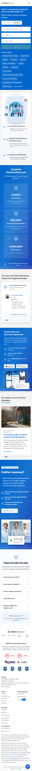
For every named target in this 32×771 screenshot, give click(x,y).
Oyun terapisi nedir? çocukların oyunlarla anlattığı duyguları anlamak (15, 437)
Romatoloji (14, 59)
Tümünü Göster (18, 86)
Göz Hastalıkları (7, 71)
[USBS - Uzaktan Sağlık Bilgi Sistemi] (22, 655)
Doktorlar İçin (21, 694)
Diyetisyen (23, 59)
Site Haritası (4, 723)
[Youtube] (20, 769)
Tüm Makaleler (5, 402)
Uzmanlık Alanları (5, 696)
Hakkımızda (4, 709)
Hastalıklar (4, 698)
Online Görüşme (7, 86)
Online (14, 635)
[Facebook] (12, 769)
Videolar (3, 635)
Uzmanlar (3, 694)
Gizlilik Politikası (5, 715)
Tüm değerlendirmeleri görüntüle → (19, 314)
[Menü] (29, 3)
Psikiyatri (5, 59)
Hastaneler (4, 703)
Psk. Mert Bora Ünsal (8, 430)
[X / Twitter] (14, 769)
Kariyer (21, 699)
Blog (9, 635)
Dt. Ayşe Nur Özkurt (17, 295)
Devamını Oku (7, 451)
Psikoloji (21, 63)
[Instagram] (17, 769)
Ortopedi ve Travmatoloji (9, 78)
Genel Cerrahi (25, 56)
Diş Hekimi (5, 67)
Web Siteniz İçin (21, 696)
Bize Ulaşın (4, 712)
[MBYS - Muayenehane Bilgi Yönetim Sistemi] (10, 655)
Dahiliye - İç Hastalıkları (9, 63)
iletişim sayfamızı (19, 618)
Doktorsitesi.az (5, 731)
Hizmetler (3, 700)
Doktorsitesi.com (5, 728)
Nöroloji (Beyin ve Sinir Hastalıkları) (12, 82)
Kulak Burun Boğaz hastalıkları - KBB (12, 75)
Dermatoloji (14, 67)
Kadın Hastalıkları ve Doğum (10, 56)
